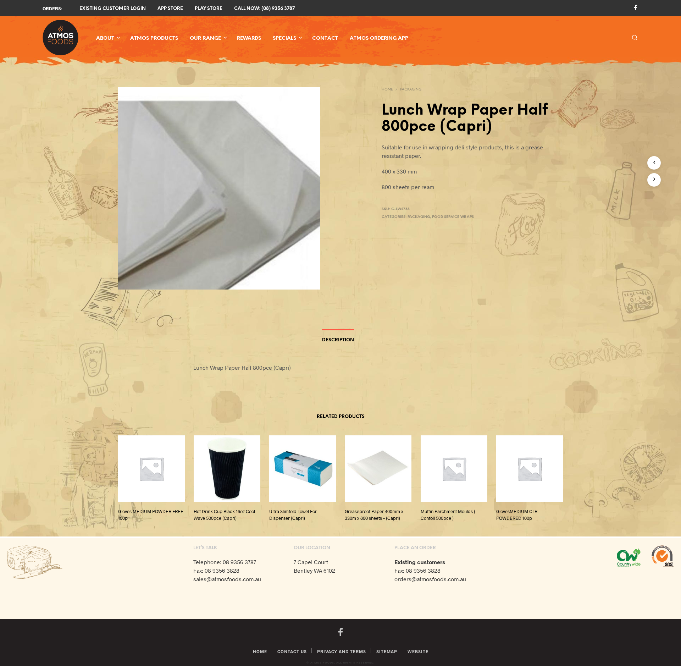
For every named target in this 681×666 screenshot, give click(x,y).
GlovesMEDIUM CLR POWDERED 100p (516, 515)
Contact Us (292, 651)
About (105, 38)
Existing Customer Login (112, 8)
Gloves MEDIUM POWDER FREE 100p (150, 515)
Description (338, 340)
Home (387, 90)
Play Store (208, 8)
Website (418, 651)
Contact (325, 38)
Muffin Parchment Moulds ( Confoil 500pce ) (448, 515)
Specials (284, 38)
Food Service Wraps (453, 217)
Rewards (249, 38)
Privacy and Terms (341, 651)
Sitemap (386, 651)
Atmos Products (154, 38)
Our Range (205, 38)
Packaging (410, 90)
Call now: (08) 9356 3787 (264, 8)
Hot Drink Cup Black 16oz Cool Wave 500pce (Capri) (224, 515)
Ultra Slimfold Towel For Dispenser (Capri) (293, 515)
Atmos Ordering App (379, 38)
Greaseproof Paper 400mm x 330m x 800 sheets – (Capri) (374, 515)
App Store (170, 8)
